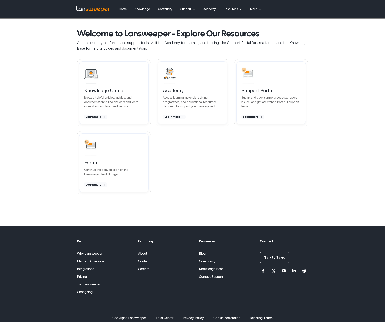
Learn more (94, 117)
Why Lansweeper (89, 253)
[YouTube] (283, 270)
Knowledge (142, 9)
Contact (144, 261)
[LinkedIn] (294, 270)
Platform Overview (90, 261)
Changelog (85, 292)
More (253, 9)
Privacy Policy (193, 318)
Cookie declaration (226, 318)
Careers (143, 269)
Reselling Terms (261, 318)
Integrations (85, 269)
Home (123, 9)
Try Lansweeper (88, 284)
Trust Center (164, 318)
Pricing (82, 277)
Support (185, 9)
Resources (231, 9)
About (142, 253)
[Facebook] (263, 270)
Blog (202, 253)
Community (165, 9)
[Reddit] (304, 270)
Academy (209, 9)
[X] (273, 270)
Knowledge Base (211, 269)
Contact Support (211, 277)
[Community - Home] (93, 9)
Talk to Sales (274, 257)
